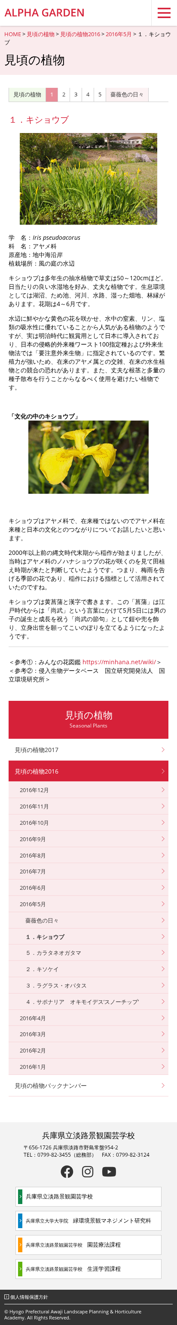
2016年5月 (119, 34)
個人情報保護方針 (29, 1297)
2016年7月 (33, 871)
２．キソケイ (42, 969)
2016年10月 (34, 823)
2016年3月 (33, 1034)
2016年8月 (33, 855)
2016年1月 (33, 1067)
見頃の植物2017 (36, 750)
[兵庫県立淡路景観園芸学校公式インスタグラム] (87, 1171)
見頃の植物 (41, 34)
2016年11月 (34, 806)
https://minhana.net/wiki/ (119, 662)
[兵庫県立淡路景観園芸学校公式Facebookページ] (67, 1171)
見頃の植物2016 (80, 34)
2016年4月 (33, 1018)
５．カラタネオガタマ (53, 953)
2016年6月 (33, 888)
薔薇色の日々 (127, 94)
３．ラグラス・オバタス (56, 985)
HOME (12, 34)
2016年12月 (34, 790)
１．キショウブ (44, 937)
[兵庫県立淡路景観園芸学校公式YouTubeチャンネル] (109, 1171)
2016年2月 (33, 1050)
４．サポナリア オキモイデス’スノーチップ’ (82, 1002)
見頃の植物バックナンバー (51, 1085)
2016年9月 (33, 839)
